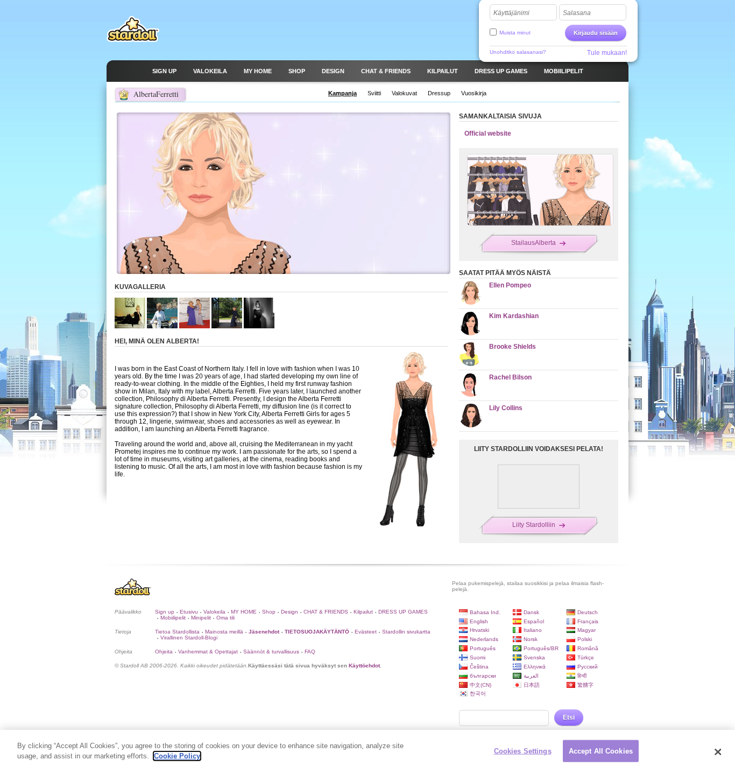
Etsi (569, 717)
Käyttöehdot (364, 666)
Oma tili (225, 618)
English (479, 621)
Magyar (586, 630)
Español (534, 621)
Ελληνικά (535, 667)
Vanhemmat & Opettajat (208, 652)
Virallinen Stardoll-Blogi (188, 638)
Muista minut (515, 33)
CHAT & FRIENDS (325, 612)
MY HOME (244, 612)
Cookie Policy (177, 756)
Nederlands (484, 639)
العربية (531, 676)
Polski (584, 639)
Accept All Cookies (601, 751)
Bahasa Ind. (485, 612)
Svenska (534, 657)
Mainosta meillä (224, 632)
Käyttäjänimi (511, 13)
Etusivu (189, 612)
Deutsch (587, 612)
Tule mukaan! (607, 53)
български (483, 676)
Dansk (531, 612)
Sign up (164, 612)
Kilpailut (363, 612)
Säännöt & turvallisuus (271, 652)
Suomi (477, 657)
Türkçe (585, 657)
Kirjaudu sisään (596, 33)
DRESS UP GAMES (403, 612)
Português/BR (541, 648)
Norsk (531, 639)
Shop (268, 612)
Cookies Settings (523, 751)
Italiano (533, 630)
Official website (487, 133)
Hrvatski (479, 630)
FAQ (310, 652)
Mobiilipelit (173, 618)
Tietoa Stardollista (177, 632)
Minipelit (201, 618)
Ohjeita (164, 652)
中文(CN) (480, 685)
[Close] (718, 752)
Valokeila (214, 612)
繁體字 (585, 685)
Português (483, 648)
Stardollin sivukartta (406, 632)
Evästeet (366, 632)
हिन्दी (581, 676)
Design (289, 612)
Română (587, 648)
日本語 (532, 685)
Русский (587, 667)
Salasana (577, 13)
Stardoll (133, 29)
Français (587, 621)
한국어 (478, 693)
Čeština (479, 667)
